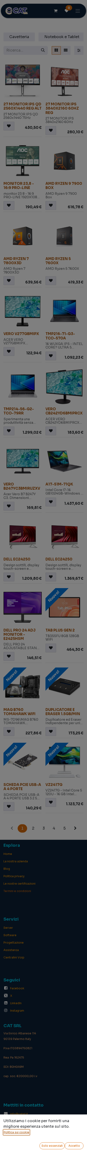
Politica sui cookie (16, 1132)
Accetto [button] (74, 1145)
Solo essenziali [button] (52, 1145)
